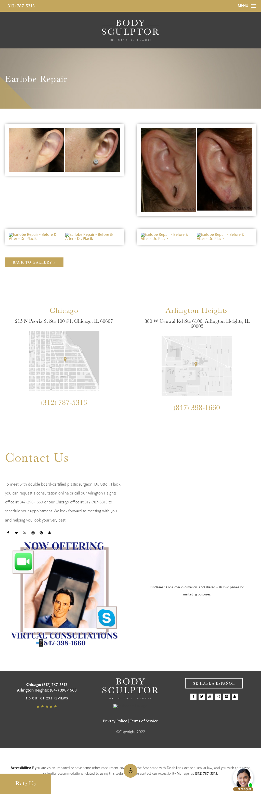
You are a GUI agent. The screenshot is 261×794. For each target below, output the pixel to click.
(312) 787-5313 (20, 6)
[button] (130, 771)
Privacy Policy (115, 721)
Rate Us (25, 783)
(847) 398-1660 (197, 407)
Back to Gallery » (34, 262)
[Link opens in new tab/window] (64, 360)
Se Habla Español (214, 683)
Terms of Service (144, 721)
